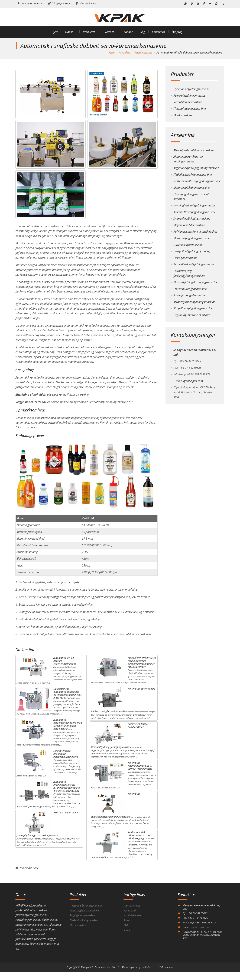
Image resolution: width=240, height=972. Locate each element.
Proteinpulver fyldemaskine (190, 289)
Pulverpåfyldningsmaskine (189, 95)
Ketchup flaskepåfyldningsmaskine (194, 212)
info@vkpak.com (61, 3)
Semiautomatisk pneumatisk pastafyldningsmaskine (65, 753)
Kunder (128, 32)
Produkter (89, 32)
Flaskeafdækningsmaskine (189, 109)
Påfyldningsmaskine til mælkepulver (195, 232)
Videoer (109, 32)
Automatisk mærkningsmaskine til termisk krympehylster (140, 765)
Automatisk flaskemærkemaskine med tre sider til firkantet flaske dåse (67, 724)
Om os (69, 32)
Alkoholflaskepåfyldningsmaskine (193, 150)
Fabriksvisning (132, 905)
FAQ (126, 925)
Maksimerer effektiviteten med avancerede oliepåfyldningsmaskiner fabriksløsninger (142, 662)
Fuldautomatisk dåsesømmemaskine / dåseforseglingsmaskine (141, 835)
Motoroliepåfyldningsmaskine (191, 188)
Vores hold (130, 910)
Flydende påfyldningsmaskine (191, 89)
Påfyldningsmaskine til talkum (191, 315)
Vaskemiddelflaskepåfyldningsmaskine (197, 181)
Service (127, 920)
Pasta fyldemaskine (185, 258)
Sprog (178, 32)
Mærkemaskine (29, 868)
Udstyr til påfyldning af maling (191, 251)
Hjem (55, 32)
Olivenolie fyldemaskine (187, 245)
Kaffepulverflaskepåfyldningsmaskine (196, 168)
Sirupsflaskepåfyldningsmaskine (193, 308)
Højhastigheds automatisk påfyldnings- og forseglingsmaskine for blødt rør (67, 693)
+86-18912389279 (32, 3)
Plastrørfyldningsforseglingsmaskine (195, 282)
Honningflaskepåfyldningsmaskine (194, 205)
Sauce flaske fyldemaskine (189, 295)
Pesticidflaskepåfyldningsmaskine (193, 264)
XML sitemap (166, 967)
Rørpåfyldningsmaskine (187, 102)
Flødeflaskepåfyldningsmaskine (192, 175)
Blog (142, 32)
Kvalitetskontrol (132, 915)
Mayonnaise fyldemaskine (189, 225)
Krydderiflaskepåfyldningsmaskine (194, 302)
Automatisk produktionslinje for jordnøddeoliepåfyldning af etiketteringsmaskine (66, 786)
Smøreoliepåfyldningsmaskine (191, 219)
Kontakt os (158, 32)
